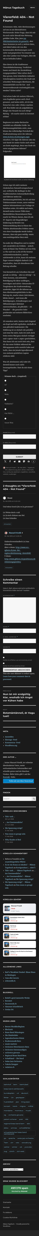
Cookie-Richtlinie (10, 1218)
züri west (20, 1151)
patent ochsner (10, 1119)
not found (9, 472)
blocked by (22, 1190)
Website (6, 647)
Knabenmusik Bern (13, 1041)
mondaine (8, 1111)
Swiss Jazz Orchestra (13, 1061)
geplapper (20, 1098)
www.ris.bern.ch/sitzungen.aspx (16, 137)
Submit (19, 457)
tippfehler (24, 472)
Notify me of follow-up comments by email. (17, 660)
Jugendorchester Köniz (14, 1038)
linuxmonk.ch (11, 1004)
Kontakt (6, 777)
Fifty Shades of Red (13, 840)
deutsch (24, 1093)
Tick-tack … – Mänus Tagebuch (18, 870)
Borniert (8, 1001)
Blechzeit (9, 1029)
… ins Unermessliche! (14, 822)
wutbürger (12, 474)
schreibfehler (24, 1128)
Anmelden (9, 737)
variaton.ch (9, 1067)
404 (6, 470)
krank (15, 1106)
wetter (6, 1147)
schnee (14, 1128)
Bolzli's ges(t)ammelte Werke (17, 998)
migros (23, 1106)
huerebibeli (8, 1102)
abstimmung (12, 470)
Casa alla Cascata (12, 978)
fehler (24, 470)
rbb (26, 1119)
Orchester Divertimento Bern (17, 1047)
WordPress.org (11, 745)
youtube (28, 1147)
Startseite (7, 1202)
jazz (17, 1102)
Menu (32, 7)
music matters (11, 1044)
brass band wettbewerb (14, 1089)
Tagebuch (31, 467)
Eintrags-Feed (11, 740)
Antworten (7, 524)
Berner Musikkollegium (15, 1027)
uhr (11, 1143)
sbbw (6, 1128)
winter (14, 1147)
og (5, 1115)
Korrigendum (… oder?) (25, 868)
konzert (7, 1106)
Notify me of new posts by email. (14, 666)
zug (5, 1151)
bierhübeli (24, 1085)
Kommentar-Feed (12, 743)
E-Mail (9, 442)
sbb (28, 1124)
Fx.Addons (7, 1212)
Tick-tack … (10, 816)
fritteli (13, 908)
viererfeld (31, 472)
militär (30, 1106)
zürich (11, 1151)
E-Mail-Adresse (10, 637)
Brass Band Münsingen (14, 1032)
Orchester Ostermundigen (16, 1050)
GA (12, 1098)
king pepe (25, 1102)
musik (28, 1111)
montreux (19, 1111)
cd (18, 1093)
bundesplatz (9, 1093)
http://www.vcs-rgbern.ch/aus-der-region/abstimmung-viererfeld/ (17, 550)
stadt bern (17, 472)
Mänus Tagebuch (14, 7)
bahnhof (7, 1085)
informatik (30, 470)
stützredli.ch (10, 981)
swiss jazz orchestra (25, 1138)
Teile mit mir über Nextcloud (21, 781)
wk (21, 1147)
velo (17, 1143)
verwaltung (26, 1143)
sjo (5, 1138)
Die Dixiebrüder (11, 1035)
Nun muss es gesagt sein (15, 834)
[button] (5, 461)
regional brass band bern (14, 1124)
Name (9, 432)
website (5, 474)
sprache (12, 1138)
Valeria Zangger (11, 1064)
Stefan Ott (9, 1009)
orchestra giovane (12, 1053)
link (4, 472)
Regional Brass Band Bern (15, 1055)
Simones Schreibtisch (14, 1007)
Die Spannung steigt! (14, 828)
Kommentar (9, 595)
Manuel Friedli (11, 467)
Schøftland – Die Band (14, 1058)
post (21, 1119)
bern (19, 470)
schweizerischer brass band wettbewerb (15, 1133)
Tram (6, 1143)
